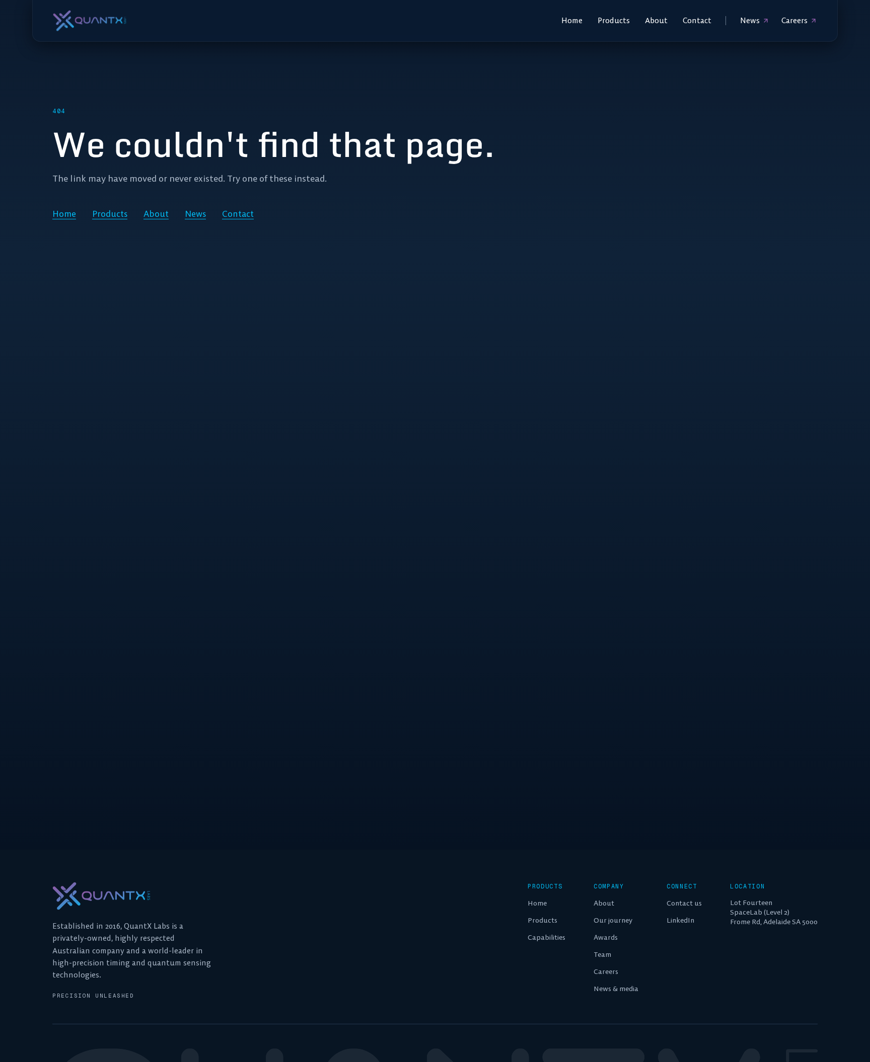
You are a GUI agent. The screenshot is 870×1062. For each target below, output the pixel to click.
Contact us (684, 903)
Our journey (613, 920)
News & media (616, 988)
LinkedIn (680, 920)
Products (614, 20)
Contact (697, 20)
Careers (794, 20)
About (656, 20)
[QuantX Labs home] (89, 20)
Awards (606, 937)
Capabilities (546, 937)
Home (572, 20)
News (750, 20)
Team (602, 954)
